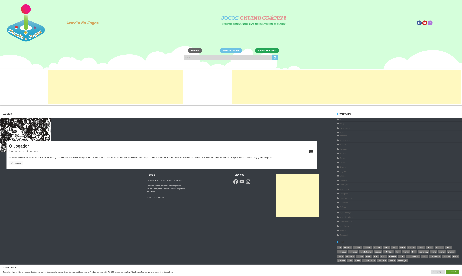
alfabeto (358, 247)
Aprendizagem (345, 140)
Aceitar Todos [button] (453, 272)
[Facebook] (419, 22)
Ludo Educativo (346, 221)
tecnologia (402, 261)
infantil (360, 256)
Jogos (342, 132)
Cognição (343, 171)
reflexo (392, 261)
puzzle (357, 261)
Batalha (343, 153)
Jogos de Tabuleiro (347, 217)
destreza (439, 247)
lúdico (425, 256)
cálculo (429, 247)
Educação (343, 176)
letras (401, 256)
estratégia (388, 252)
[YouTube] (242, 182)
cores (402, 247)
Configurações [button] (438, 272)
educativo (342, 252)
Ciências (343, 167)
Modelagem (344, 226)
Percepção (344, 194)
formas (406, 252)
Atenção (343, 144)
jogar (368, 256)
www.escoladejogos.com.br (172, 180)
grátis (340, 256)
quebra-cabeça (369, 261)
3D (339, 247)
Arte (341, 119)
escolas (378, 252)
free (413, 252)
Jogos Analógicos (346, 213)
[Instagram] (430, 22)
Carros (342, 158)
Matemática (344, 189)
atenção (377, 247)
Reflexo (343, 207)
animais (368, 247)
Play (350, 261)
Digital (448, 247)
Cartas (342, 162)
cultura (420, 247)
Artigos (342, 124)
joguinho (392, 256)
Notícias (343, 230)
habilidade (350, 256)
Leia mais (17, 163)
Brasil (395, 247)
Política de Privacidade (155, 197)
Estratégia (344, 185)
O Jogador (19, 146)
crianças (411, 247)
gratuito (451, 252)
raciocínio (382, 261)
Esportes (343, 180)
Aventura (343, 149)
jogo (375, 256)
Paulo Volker (33, 151)
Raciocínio (344, 202)
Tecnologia (344, 235)
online (455, 256)
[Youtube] (424, 22)
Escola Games (345, 128)
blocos (386, 247)
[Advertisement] (115, 87)
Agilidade (343, 136)
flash (398, 252)
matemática (435, 256)
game (433, 252)
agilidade (347, 247)
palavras (341, 261)
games (442, 252)
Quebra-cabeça (346, 198)
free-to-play (423, 252)
